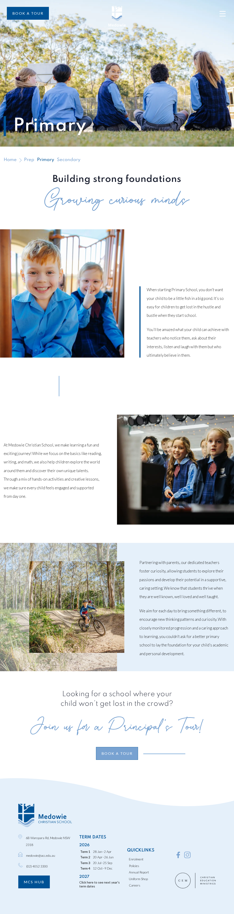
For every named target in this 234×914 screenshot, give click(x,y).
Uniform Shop (138, 879)
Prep (29, 160)
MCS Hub (34, 882)
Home (10, 160)
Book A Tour (27, 13)
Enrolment (136, 859)
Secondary (68, 160)
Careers (134, 885)
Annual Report (139, 872)
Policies (134, 866)
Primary (45, 160)
